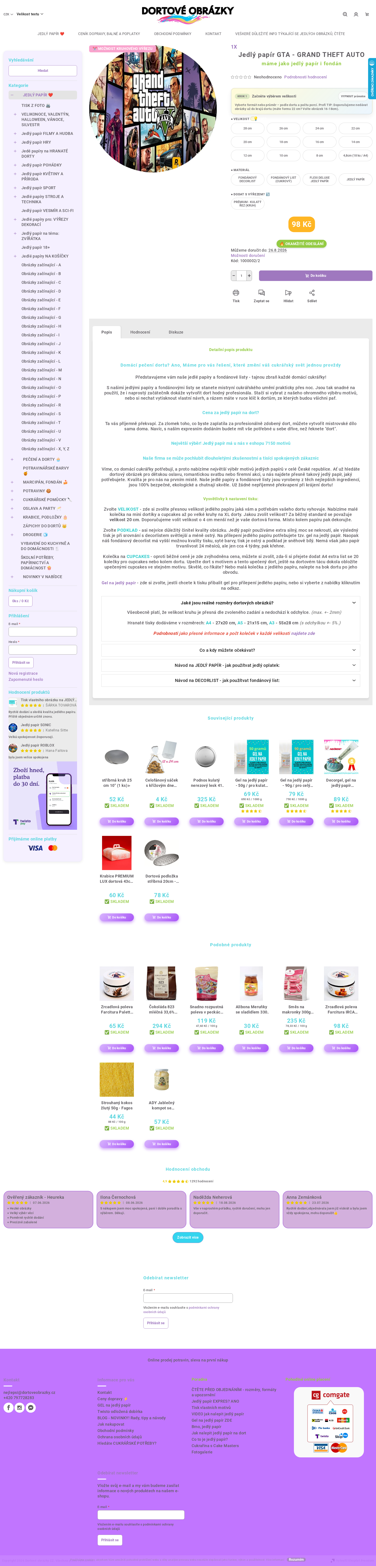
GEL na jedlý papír (114, 1405)
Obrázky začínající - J (41, 343)
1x (234, 47)
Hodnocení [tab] (140, 332)
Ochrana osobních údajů (119, 1437)
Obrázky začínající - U (41, 431)
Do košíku (318, 276)
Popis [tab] (106, 332)
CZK (6, 14)
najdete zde (303, 633)
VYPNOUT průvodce (353, 95)
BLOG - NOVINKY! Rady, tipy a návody (131, 1418)
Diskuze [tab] (176, 332)
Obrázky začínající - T (41, 422)
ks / (20, 601)
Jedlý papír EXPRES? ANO (215, 1401)
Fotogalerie (202, 1452)
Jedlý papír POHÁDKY (42, 165)
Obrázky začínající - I (41, 335)
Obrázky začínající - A (41, 265)
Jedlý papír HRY (36, 142)
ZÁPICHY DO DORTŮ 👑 (45, 526)
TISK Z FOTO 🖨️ (36, 105)
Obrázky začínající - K (41, 352)
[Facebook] (9, 1408)
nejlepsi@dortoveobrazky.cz (29, 1392)
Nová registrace (23, 673)
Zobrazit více (188, 1237)
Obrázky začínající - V (41, 440)
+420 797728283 (19, 1397)
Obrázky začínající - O (41, 387)
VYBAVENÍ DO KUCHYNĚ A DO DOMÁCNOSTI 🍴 (45, 546)
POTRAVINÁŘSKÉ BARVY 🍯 (46, 471)
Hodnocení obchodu (188, 1169)
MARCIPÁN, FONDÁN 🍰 (45, 482)
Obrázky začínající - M (42, 370)
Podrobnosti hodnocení (305, 77)
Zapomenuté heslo (26, 679)
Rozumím (296, 1560)
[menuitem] (47, 34)
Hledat (43, 71)
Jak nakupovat (110, 1424)
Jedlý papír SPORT (39, 187)
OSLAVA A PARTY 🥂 (42, 508)
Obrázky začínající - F (41, 308)
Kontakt (104, 1392)
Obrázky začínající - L (41, 361)
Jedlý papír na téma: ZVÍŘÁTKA (40, 236)
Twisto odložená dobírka (119, 1411)
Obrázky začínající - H (41, 326)
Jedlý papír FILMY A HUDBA (47, 133)
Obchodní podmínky (115, 1430)
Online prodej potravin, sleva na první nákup (188, 1360)
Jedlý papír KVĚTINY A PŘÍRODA (42, 176)
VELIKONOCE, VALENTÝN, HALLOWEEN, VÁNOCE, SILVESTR (45, 119)
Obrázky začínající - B (41, 273)
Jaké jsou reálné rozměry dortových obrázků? (227, 603)
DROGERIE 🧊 (35, 534)
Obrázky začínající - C (41, 282)
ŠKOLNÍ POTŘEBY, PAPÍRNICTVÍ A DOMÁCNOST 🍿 (37, 562)
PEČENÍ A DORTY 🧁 (42, 459)
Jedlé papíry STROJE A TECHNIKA (43, 199)
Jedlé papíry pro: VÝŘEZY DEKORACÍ (45, 222)
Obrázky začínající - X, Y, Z (45, 449)
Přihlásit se (21, 662)
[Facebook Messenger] (31, 1408)
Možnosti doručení (248, 255)
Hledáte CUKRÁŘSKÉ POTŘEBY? (127, 1443)
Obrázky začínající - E (41, 300)
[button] (253, 119)
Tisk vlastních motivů (211, 1407)
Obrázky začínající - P (41, 396)
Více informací (275, 1559)
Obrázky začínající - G (41, 317)
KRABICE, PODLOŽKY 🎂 (45, 517)
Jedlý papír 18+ (36, 247)
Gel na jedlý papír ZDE (212, 1420)
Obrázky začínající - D (41, 291)
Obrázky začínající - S (41, 413)
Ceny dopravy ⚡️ (112, 1399)
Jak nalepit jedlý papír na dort (219, 1433)
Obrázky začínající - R (41, 405)
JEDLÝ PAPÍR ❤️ (38, 95)
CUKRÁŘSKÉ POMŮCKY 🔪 (47, 499)
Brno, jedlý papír (206, 1426)
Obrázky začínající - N (41, 378)
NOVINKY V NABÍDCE (42, 576)
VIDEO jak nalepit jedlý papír (218, 1414)
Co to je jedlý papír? (210, 1439)
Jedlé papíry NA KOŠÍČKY (45, 256)
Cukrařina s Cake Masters (215, 1445)
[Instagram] (19, 1408)
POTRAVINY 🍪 (37, 491)
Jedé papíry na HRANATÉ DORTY (45, 154)
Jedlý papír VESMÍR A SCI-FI (48, 210)
